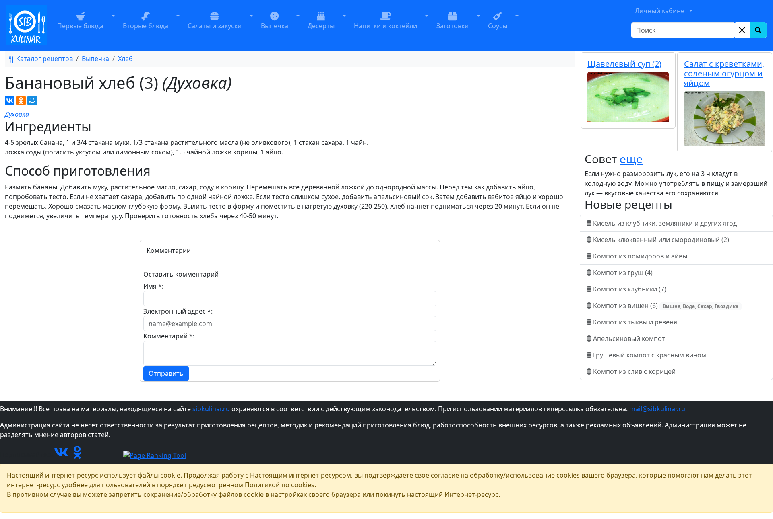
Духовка (17, 114)
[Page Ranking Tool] (154, 454)
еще (631, 158)
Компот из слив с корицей (634, 371)
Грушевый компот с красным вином (649, 355)
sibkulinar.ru (211, 408)
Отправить (166, 373)
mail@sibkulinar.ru (657, 408)
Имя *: (153, 286)
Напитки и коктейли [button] (385, 25)
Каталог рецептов (43, 58)
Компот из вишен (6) (664, 305)
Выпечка (95, 58)
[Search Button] (758, 30)
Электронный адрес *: (178, 311)
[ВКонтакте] (9, 100)
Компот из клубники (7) (629, 289)
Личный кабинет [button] (661, 10)
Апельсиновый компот (629, 338)
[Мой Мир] (32, 100)
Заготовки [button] (452, 25)
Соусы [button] (497, 25)
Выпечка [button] (274, 25)
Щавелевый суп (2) (624, 63)
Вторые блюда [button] (145, 25)
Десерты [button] (321, 25)
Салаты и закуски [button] (215, 25)
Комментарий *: (168, 336)
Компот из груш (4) (622, 272)
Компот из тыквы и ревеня (635, 322)
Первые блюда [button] (80, 25)
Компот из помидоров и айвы (640, 256)
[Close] (742, 30)
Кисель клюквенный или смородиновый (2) (661, 239)
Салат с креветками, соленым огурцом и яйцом (724, 73)
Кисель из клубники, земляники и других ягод (664, 223)
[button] (113, 25)
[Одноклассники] (21, 100)
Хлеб (125, 58)
